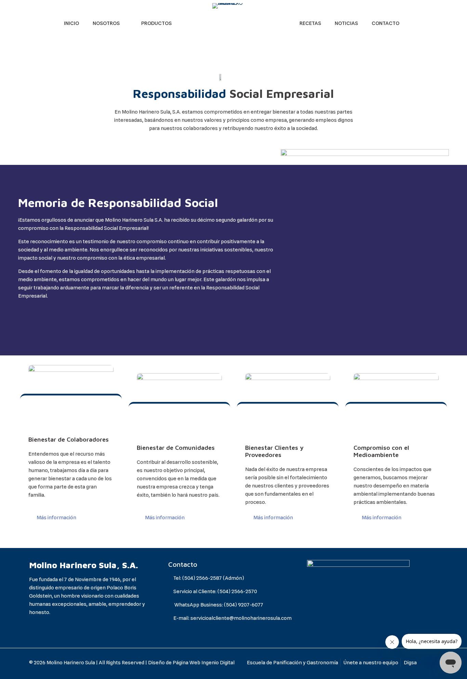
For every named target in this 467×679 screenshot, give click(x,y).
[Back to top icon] (431, 662)
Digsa (410, 663)
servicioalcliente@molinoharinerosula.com (241, 618)
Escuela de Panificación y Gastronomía (292, 663)
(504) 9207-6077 (243, 605)
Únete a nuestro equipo (371, 663)
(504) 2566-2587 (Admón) (213, 578)
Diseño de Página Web (174, 663)
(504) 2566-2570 (237, 591)
